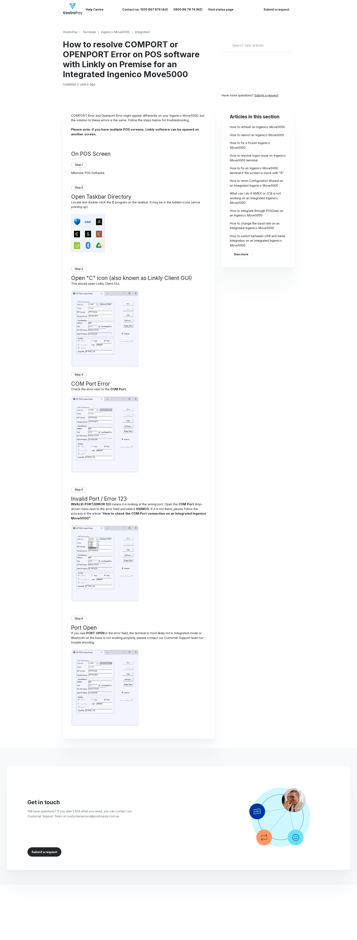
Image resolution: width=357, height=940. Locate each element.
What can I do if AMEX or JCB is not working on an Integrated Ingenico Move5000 (255, 198)
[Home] (72, 9)
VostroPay (70, 32)
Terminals (89, 32)
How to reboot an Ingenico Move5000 (257, 135)
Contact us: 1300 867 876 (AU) (145, 9)
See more (241, 254)
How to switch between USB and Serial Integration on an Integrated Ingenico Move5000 (257, 240)
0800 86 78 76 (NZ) (187, 9)
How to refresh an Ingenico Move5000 (257, 127)
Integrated (142, 32)
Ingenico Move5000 (115, 32)
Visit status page (220, 9)
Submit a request (276, 9)
